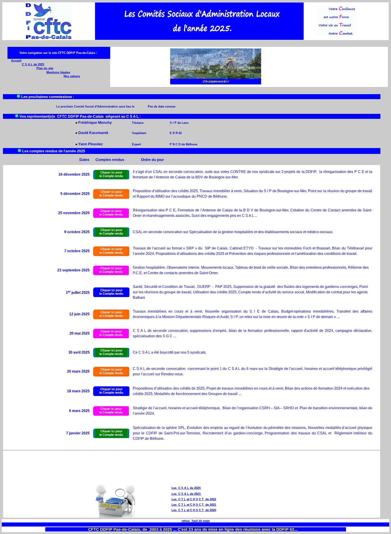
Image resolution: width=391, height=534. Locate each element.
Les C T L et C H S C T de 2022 (194, 499)
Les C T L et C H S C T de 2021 (194, 504)
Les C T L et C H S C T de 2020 (194, 510)
